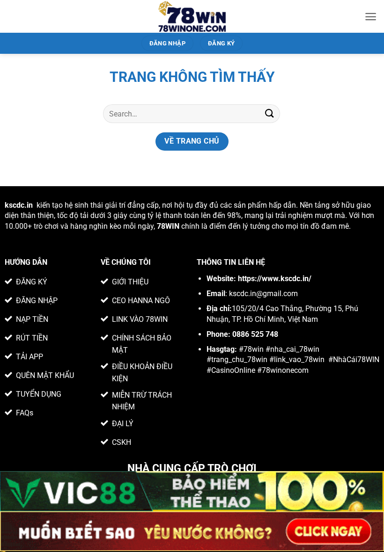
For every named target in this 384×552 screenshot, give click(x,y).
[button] (370, 16)
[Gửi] (269, 113)
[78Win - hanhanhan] (192, 16)
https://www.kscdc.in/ (274, 278)
